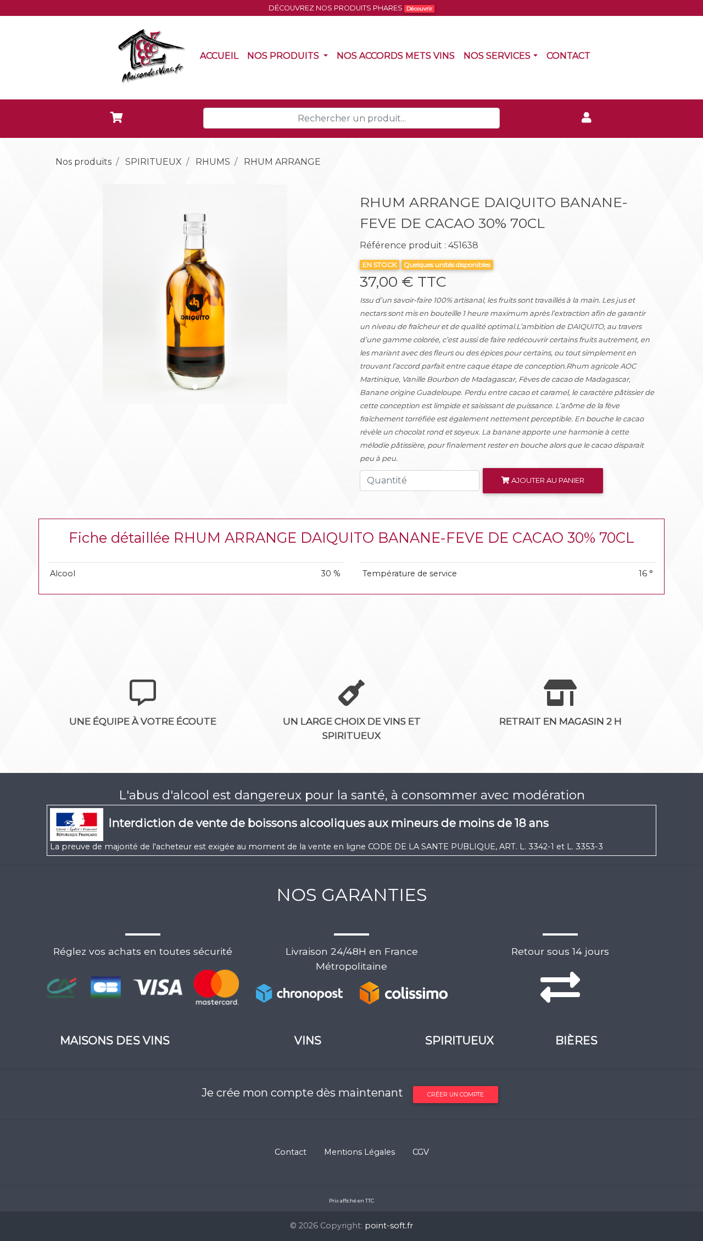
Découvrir (419, 8)
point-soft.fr (389, 1226)
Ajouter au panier (547, 480)
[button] (69, 294)
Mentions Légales (359, 1152)
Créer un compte (455, 1094)
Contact (570, 55)
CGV (420, 1152)
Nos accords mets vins (398, 55)
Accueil (221, 55)
